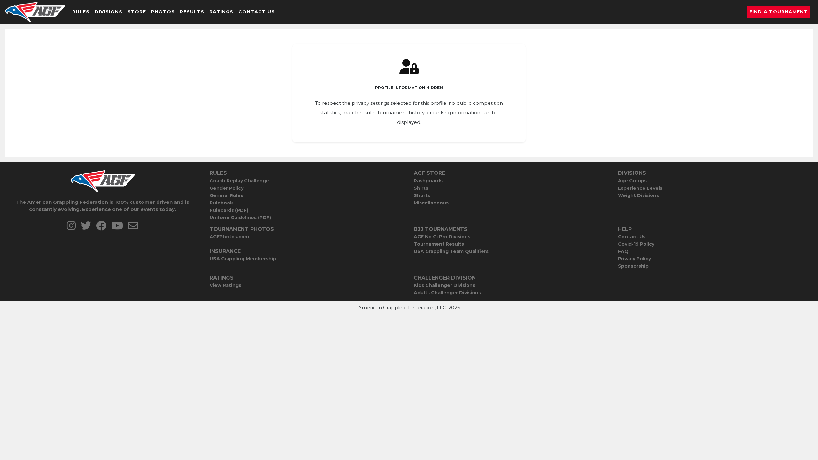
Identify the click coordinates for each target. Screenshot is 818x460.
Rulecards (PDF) (229, 210)
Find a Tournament (778, 12)
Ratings (221, 12)
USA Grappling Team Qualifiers (451, 251)
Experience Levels (640, 188)
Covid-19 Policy (636, 244)
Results (192, 12)
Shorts (422, 195)
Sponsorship (633, 266)
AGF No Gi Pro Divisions (442, 237)
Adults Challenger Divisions (447, 292)
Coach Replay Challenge (239, 181)
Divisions (108, 12)
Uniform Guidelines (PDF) (240, 217)
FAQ (623, 251)
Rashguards (428, 181)
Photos (163, 12)
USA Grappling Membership (243, 259)
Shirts (421, 188)
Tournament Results (439, 244)
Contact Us (256, 12)
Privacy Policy (634, 259)
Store (136, 12)
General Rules (226, 195)
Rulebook (221, 203)
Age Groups (632, 181)
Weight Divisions (638, 195)
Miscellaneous (431, 203)
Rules (80, 12)
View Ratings (225, 285)
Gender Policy (226, 188)
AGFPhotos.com (229, 237)
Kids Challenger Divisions (444, 285)
